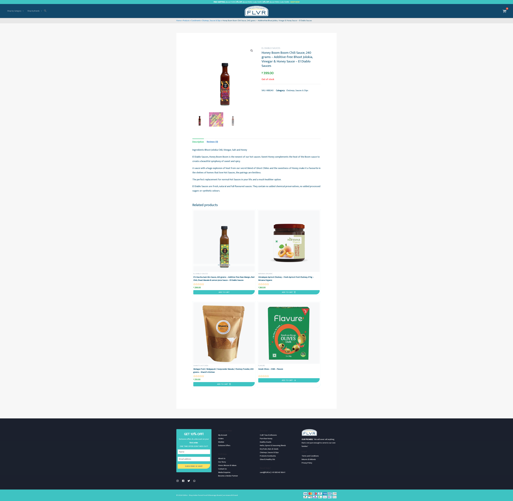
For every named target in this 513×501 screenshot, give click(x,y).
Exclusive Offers (224, 445)
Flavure (261, 365)
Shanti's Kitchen (200, 365)
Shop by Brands (33, 10)
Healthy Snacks (265, 442)
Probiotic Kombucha (268, 455)
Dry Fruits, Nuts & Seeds (269, 448)
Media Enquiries (224, 472)
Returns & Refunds (309, 459)
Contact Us (222, 468)
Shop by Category (14, 10)
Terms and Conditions (310, 455)
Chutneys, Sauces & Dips (297, 90)
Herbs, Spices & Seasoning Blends (273, 445)
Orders (221, 438)
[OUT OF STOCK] (224, 241)
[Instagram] (177, 481)
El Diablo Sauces (271, 48)
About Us (221, 458)
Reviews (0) (212, 142)
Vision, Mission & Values (227, 465)
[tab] (198, 142)
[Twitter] (189, 481)
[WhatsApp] (194, 481)
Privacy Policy (307, 462)
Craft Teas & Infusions (268, 435)
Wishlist (221, 442)
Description (198, 142)
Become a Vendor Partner (228, 475)
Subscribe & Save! (194, 466)
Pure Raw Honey (266, 438)
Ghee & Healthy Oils (267, 459)
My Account (222, 435)
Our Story (222, 461)
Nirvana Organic (265, 273)
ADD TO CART (224, 292)
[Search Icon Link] (45, 11)
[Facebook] (183, 481)
